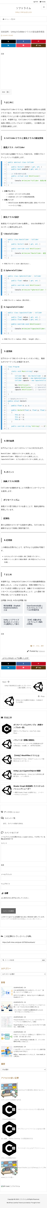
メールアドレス (6, 874)
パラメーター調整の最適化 (23, 740)
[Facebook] (23, 41)
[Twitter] (8, 41)
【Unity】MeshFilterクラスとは (26, 755)
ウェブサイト (5, 884)
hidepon (42, 651)
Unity (37, 646)
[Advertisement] (19, 71)
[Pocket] (23, 45)
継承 (42, 646)
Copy (43, 163)
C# (14, 19)
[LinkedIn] (8, 45)
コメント (4, 843)
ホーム (6, 19)
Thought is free (35, 1202)
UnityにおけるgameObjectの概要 (27, 771)
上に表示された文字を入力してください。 (15, 898)
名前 (2, 865)
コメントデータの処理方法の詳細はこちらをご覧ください (21, 919)
